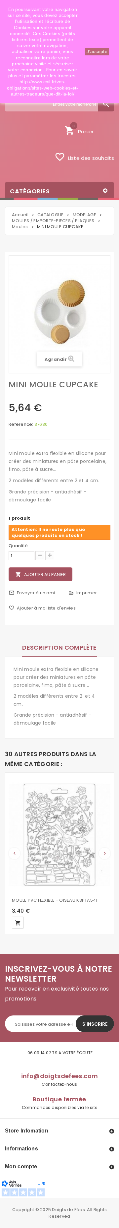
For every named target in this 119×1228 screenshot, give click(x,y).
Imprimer (82, 593)
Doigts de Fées (68, 1209)
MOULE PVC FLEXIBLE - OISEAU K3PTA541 (54, 900)
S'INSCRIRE (94, 1024)
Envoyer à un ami (32, 593)
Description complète (59, 647)
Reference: (21, 424)
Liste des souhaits (84, 157)
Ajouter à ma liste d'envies (42, 608)
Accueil (20, 215)
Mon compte (21, 1166)
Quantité (18, 546)
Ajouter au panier (40, 574)
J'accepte (97, 51)
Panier (79, 130)
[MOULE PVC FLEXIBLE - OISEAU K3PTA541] (59, 835)
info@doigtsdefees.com (59, 1076)
